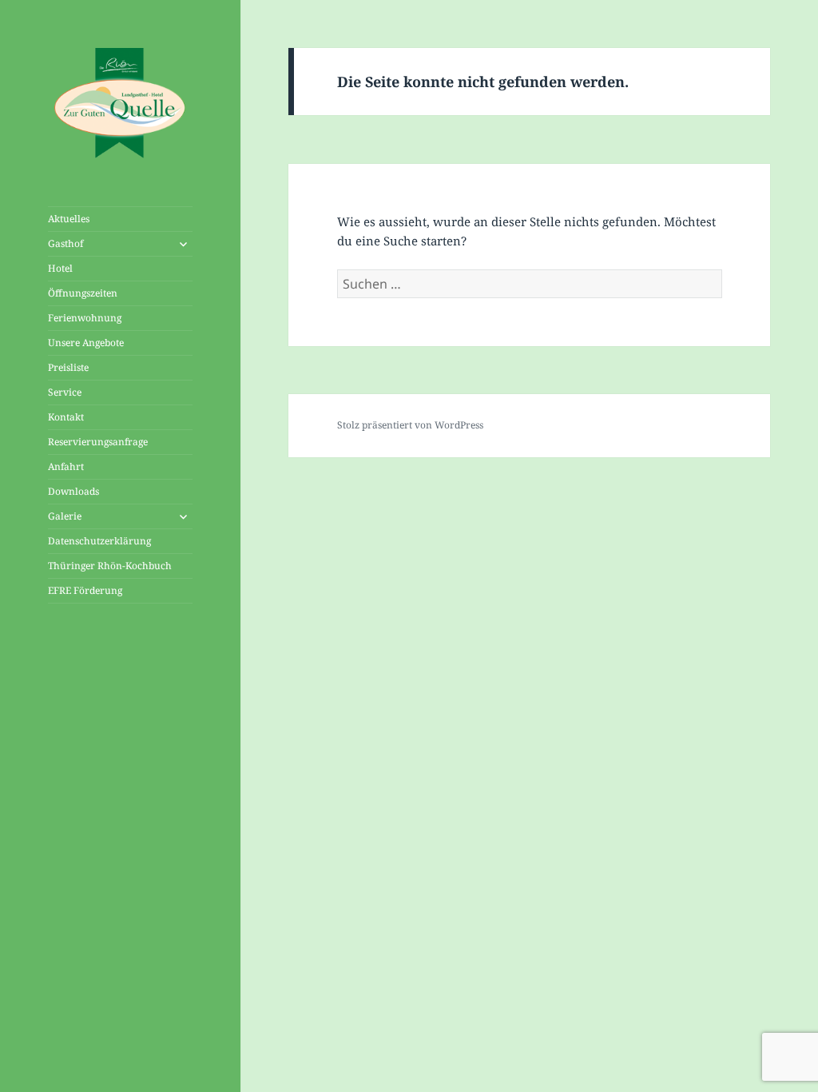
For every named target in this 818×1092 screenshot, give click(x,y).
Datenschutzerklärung (99, 541)
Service (64, 392)
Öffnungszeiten (82, 293)
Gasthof (65, 243)
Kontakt (66, 417)
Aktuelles (68, 218)
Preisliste (68, 367)
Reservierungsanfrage (98, 441)
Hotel (60, 268)
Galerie (64, 516)
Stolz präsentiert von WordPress (410, 425)
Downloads (73, 491)
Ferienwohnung (84, 318)
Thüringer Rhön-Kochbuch (110, 565)
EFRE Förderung (85, 590)
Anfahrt (66, 466)
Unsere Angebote (86, 342)
